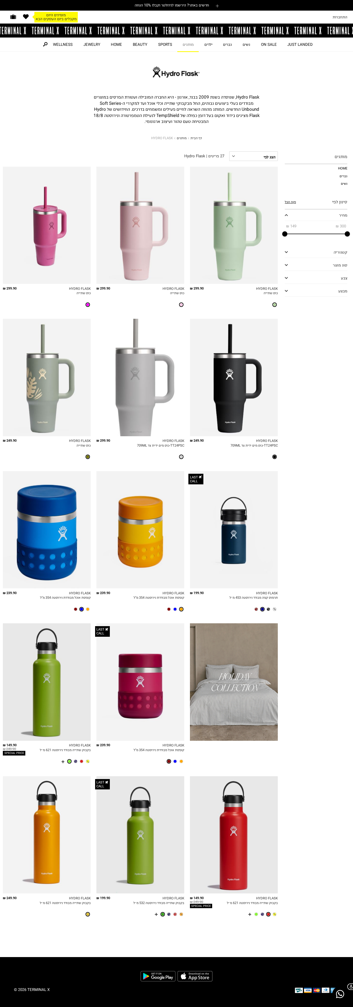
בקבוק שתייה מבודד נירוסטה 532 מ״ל (158, 903)
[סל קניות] (13, 16)
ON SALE (269, 44)
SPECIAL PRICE (14, 753)
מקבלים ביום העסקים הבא (56, 19)
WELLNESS (63, 44)
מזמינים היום (56, 15)
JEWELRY (91, 44)
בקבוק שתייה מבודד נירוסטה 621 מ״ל (65, 750)
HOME (116, 44)
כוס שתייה (271, 293)
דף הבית (196, 138)
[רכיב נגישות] (349, 986)
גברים (227, 44)
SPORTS (165, 44)
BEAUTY (140, 44)
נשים (246, 44)
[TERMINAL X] (176, 31)
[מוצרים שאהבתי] (26, 16)
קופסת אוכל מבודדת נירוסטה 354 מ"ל (159, 597)
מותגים (188, 44)
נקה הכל (290, 202)
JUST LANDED (300, 44)
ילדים (208, 44)
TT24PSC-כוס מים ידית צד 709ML (254, 445)
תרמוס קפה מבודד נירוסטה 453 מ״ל (253, 597)
